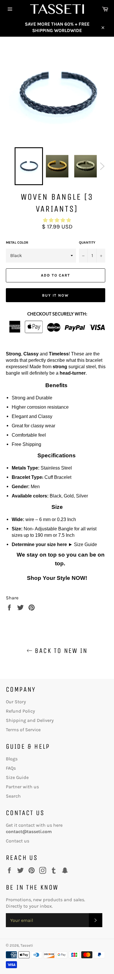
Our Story (16, 701)
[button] (57, 220)
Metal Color (17, 242)
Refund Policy (20, 711)
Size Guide (85, 544)
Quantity (87, 242)
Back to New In (59, 651)
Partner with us (22, 786)
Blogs (12, 759)
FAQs (11, 768)
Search (13, 796)
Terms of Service (23, 729)
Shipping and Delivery (30, 720)
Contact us (17, 841)
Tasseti (26, 945)
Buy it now (55, 295)
